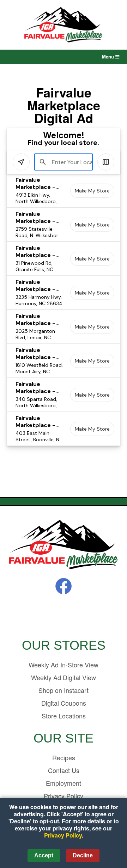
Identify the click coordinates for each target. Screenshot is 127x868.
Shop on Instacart (63, 690)
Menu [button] (108, 56)
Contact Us (63, 770)
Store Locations (64, 715)
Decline (83, 855)
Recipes (63, 757)
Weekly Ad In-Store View (63, 664)
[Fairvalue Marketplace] (63, 545)
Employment (63, 783)
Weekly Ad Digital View (63, 677)
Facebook (63, 586)
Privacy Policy (63, 835)
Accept (43, 855)
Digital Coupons (63, 702)
